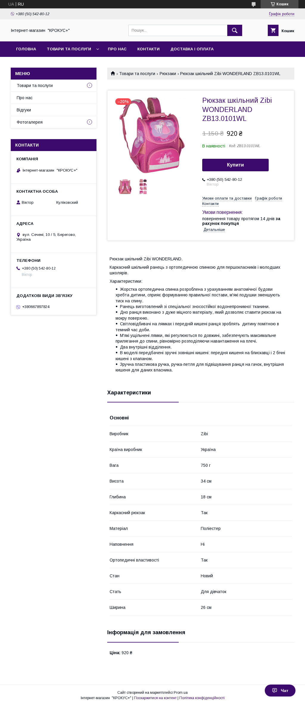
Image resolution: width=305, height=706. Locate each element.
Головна (26, 49)
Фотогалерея (30, 122)
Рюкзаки (168, 73)
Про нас (117, 49)
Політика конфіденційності (202, 698)
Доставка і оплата (192, 49)
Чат (284, 690)
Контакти (148, 49)
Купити (235, 164)
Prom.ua (181, 693)
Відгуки (24, 110)
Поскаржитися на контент (155, 698)
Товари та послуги (69, 49)
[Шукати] (234, 30)
